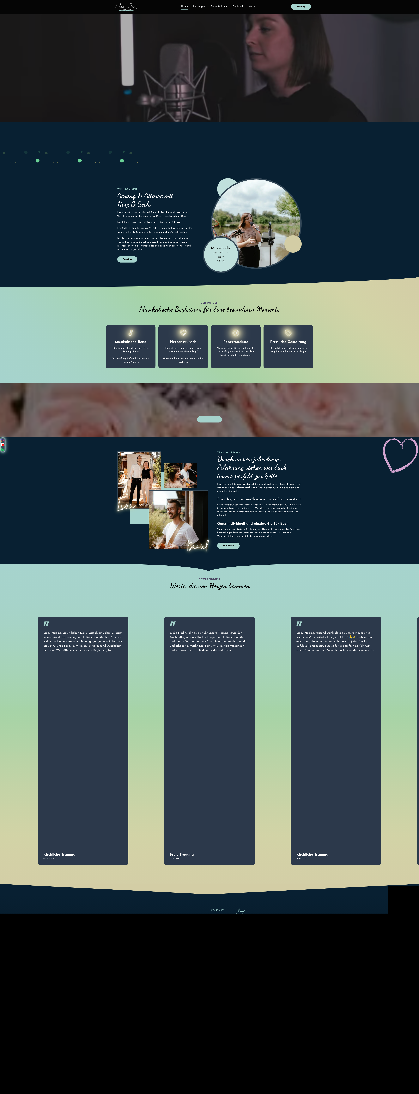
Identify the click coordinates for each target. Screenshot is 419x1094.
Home (184, 6)
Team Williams (219, 6)
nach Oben (299, 1088)
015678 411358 (283, 1050)
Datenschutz (253, 1056)
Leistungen (199, 6)
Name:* (214, 930)
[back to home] (126, 6)
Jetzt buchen (209, 419)
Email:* (214, 943)
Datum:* (215, 956)
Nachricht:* (216, 983)
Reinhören (228, 546)
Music (252, 6)
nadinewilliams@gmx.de (288, 1055)
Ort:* (213, 970)
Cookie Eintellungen (257, 1061)
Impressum (252, 1051)
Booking (300, 7)
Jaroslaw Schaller (136, 1088)
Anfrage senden (226, 1011)
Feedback (238, 6)
